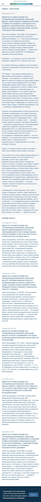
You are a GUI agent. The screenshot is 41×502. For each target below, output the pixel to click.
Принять (33, 494)
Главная (5, 9)
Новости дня (14, 9)
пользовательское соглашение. (14, 498)
